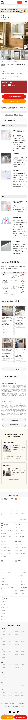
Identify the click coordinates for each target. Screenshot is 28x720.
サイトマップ (21, 706)
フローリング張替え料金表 (20, 519)
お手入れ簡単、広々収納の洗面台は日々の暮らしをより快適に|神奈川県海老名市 (20, 349)
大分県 (3, 695)
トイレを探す (4, 544)
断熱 (2, 619)
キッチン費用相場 (4, 533)
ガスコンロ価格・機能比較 (6, 572)
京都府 (16, 664)
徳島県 (3, 685)
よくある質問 (15, 706)
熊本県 (22, 692)
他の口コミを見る (14, 420)
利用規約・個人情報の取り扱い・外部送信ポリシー (15, 703)
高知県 (22, 685)
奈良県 (10, 667)
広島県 (22, 674)
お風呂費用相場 (18, 533)
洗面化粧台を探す (18, 544)
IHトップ (3, 575)
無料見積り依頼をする (14, 479)
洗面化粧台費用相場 (19, 550)
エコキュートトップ (19, 578)
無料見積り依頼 (14, 101)
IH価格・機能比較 (4, 584)
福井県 (22, 651)
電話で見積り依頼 (14, 96)
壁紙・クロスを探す (5, 502)
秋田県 (3, 634)
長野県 (10, 654)
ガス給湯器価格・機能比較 (20, 572)
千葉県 (3, 644)
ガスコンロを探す (4, 566)
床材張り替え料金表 (19, 508)
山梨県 (3, 654)
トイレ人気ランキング (5, 547)
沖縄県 (22, 695)
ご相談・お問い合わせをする (14, 456)
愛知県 (3, 657)
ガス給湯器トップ (18, 563)
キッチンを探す (4, 527)
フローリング (17, 516)
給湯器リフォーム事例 (19, 593)
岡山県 (16, 674)
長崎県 (16, 692)
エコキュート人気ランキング (21, 584)
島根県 (10, 674)
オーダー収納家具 (4, 607)
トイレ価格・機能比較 (5, 550)
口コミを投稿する (14, 424)
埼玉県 (22, 641)
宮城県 (22, 631)
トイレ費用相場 (4, 556)
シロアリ (3, 616)
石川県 (16, 651)
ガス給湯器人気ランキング (20, 569)
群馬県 (16, 641)
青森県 (10, 631)
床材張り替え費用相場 (19, 513)
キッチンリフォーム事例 (6, 536)
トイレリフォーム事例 (5, 553)
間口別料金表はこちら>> (7, 91)
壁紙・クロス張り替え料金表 (7, 508)
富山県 (10, 651)
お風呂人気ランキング (19, 530)
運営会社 (3, 703)
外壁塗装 (3, 613)
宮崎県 (10, 695)
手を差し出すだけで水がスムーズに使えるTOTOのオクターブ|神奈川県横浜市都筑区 (7, 349)
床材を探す (17, 502)
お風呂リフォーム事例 (19, 536)
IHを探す (3, 578)
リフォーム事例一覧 (14, 369)
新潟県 (3, 651)
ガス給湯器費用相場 (19, 575)
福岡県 (3, 692)
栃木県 (10, 641)
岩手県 (16, 631)
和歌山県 (17, 667)
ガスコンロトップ (4, 563)
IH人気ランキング (4, 581)
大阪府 (22, 664)
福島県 (16, 634)
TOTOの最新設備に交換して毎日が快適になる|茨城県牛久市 (20, 322)
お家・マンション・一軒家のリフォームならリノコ (13, 714)
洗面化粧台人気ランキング (20, 547)
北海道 (3, 631)
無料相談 (19, 2)
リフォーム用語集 (7, 706)
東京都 (10, 644)
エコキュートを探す (19, 581)
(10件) (2, 19)
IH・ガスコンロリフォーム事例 (7, 588)
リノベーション (4, 601)
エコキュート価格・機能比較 (21, 587)
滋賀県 (10, 664)
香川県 (10, 685)
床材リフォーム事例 (19, 510)
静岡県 (22, 654)
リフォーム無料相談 (7, 717)
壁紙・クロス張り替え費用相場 (7, 514)
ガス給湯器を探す (18, 566)
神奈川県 (17, 644)
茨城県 (3, 641)
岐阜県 (16, 654)
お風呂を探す (17, 527)
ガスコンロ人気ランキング (6, 569)
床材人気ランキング (19, 505)
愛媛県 (16, 685)
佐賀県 (10, 692)
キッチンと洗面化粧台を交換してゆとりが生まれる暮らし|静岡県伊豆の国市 (7, 325)
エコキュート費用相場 (19, 590)
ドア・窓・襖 (4, 604)
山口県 (3, 677)
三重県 (3, 664)
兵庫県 (3, 667)
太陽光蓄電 (3, 610)
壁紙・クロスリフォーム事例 (7, 510)
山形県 (10, 634)
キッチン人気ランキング (6, 530)
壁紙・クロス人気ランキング (7, 505)
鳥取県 (3, 674)
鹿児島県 (17, 695)
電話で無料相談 (21, 717)
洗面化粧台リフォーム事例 (20, 553)
